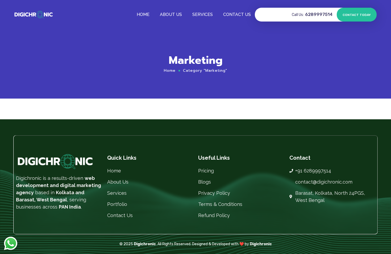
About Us (171, 14)
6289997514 (318, 14)
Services (202, 14)
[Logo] (33, 14)
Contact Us (237, 14)
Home (143, 14)
